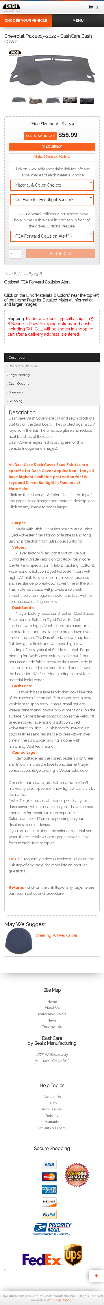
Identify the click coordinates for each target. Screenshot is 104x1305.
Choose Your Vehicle (26, 21)
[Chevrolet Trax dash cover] (52, 71)
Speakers (16, 392)
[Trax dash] (70, 100)
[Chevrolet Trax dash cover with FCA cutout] (36, 101)
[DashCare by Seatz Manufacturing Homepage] (11, 12)
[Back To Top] (96, 1276)
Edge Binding (19, 375)
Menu (78, 21)
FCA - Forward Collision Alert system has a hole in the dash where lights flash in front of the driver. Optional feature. (52, 220)
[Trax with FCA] (87, 101)
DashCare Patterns (23, 366)
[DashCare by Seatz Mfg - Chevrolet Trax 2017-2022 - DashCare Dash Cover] (15, 54)
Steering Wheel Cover (56, 935)
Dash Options (19, 384)
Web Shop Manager (60, 1300)
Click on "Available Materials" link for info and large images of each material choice (52, 172)
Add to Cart (60, 253)
